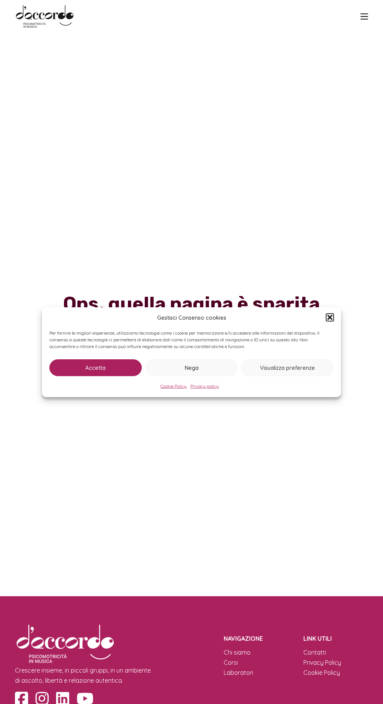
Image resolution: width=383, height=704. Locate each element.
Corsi (231, 662)
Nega (192, 367)
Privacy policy (204, 386)
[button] (330, 317)
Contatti (314, 652)
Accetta (95, 367)
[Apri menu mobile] (364, 16)
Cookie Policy (173, 386)
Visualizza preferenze (287, 367)
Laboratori (238, 672)
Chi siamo (237, 652)
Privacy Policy (322, 662)
